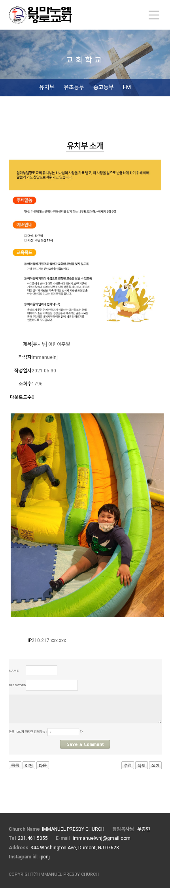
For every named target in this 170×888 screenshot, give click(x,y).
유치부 (47, 87)
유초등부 (74, 87)
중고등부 (103, 87)
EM (127, 87)
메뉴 (154, 15)
